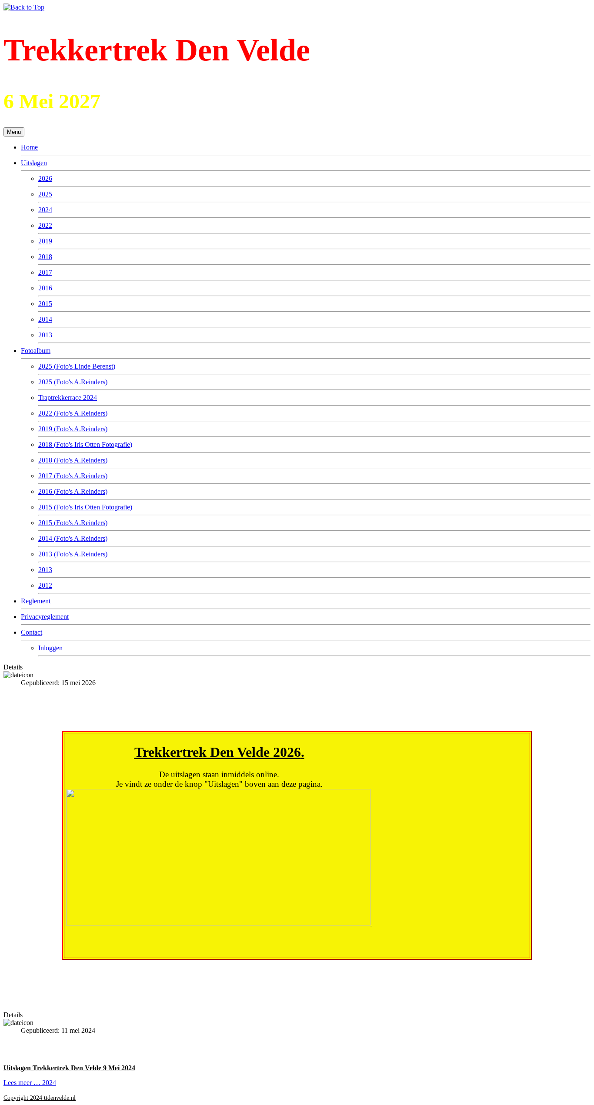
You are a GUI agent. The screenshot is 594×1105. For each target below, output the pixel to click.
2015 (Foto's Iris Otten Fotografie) (85, 507)
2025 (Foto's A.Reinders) (72, 382)
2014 (45, 319)
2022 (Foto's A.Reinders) (72, 413)
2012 (45, 585)
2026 (45, 178)
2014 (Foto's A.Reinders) (72, 538)
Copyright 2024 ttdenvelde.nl (39, 1098)
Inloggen (50, 648)
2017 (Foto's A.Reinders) (72, 475)
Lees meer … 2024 (29, 1082)
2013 (45, 335)
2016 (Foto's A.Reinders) (72, 491)
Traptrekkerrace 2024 (67, 397)
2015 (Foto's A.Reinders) (72, 522)
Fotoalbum (35, 350)
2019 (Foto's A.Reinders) (72, 429)
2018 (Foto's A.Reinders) (72, 460)
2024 (45, 209)
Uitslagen (34, 162)
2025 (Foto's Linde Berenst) (76, 366)
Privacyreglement (45, 616)
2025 (45, 194)
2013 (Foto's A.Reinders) (72, 554)
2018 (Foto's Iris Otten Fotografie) (85, 444)
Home (29, 147)
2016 (45, 288)
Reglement (35, 601)
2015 (45, 303)
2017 (45, 272)
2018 (45, 256)
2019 (45, 241)
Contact (31, 632)
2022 (45, 225)
